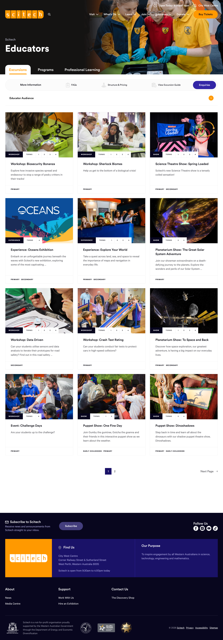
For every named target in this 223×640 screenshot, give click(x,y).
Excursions (18, 69)
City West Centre (208, 5)
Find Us (68, 547)
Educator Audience (21, 98)
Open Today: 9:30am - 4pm (174, 5)
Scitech (10, 40)
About (10, 589)
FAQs (74, 84)
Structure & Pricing (117, 84)
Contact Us (120, 589)
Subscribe (71, 526)
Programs (46, 69)
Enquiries (204, 85)
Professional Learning (82, 69)
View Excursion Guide (169, 84)
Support (64, 589)
